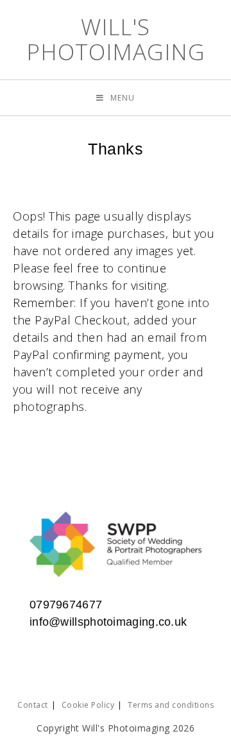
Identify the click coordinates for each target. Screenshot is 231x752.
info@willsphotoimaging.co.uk (108, 621)
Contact (32, 704)
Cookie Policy (88, 704)
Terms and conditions (171, 704)
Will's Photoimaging (115, 39)
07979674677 (66, 604)
